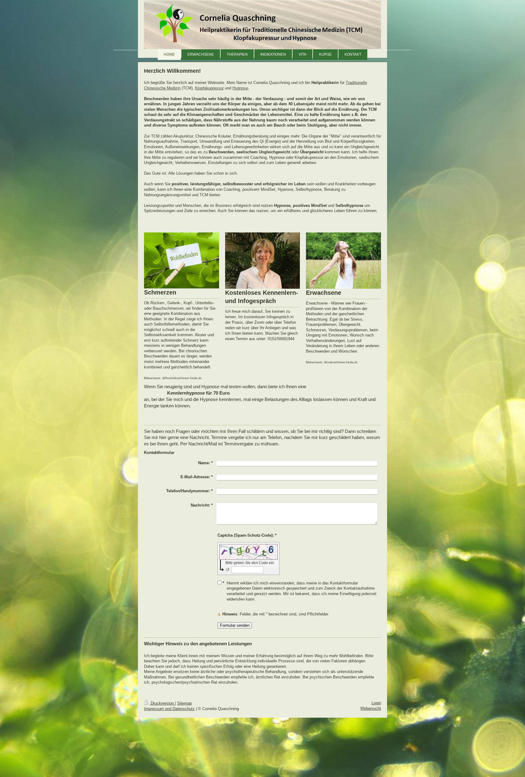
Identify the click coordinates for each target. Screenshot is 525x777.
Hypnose (240, 88)
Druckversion (162, 703)
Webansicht (370, 708)
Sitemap (184, 703)
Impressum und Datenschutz (169, 708)
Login (376, 703)
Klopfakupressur (209, 88)
